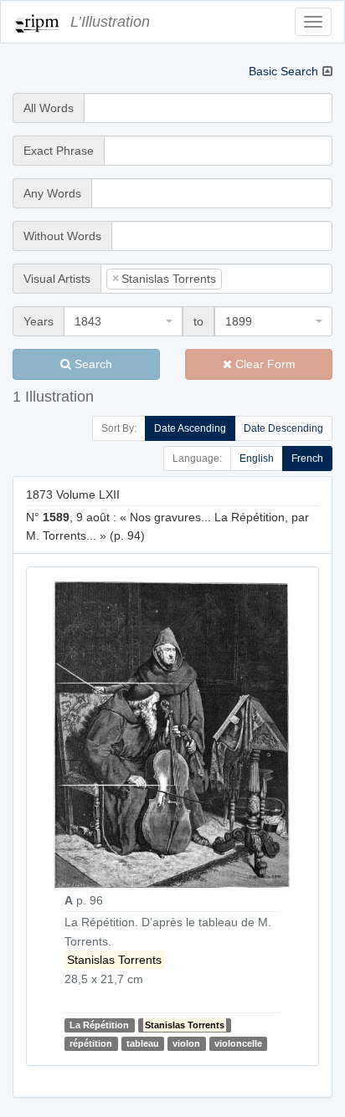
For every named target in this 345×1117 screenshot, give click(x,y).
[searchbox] (251, 278)
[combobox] (216, 279)
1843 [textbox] (88, 321)
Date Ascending (190, 428)
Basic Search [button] (283, 71)
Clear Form (264, 364)
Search (91, 364)
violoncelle (238, 1043)
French (307, 458)
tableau (142, 1043)
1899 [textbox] (238, 321)
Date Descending (283, 428)
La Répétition (99, 1025)
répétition (91, 1043)
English (256, 458)
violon (186, 1043)
